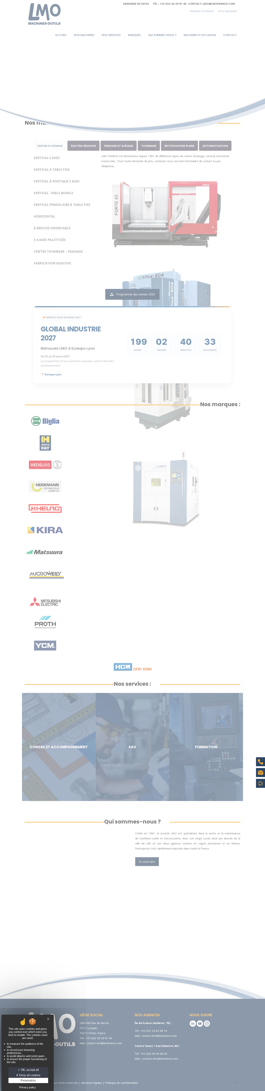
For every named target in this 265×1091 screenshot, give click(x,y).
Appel (260, 764)
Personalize (28, 1080)
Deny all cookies (29, 1075)
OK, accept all (29, 1069)
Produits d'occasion (261, 785)
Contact (260, 775)
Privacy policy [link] (27, 1087)
